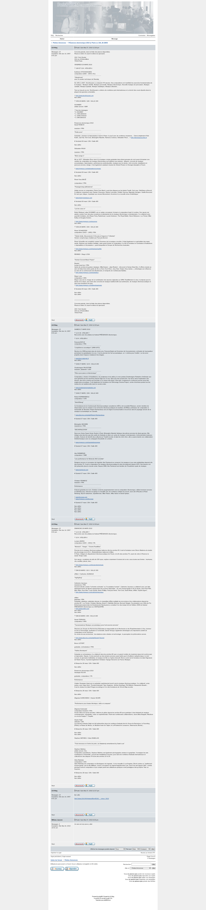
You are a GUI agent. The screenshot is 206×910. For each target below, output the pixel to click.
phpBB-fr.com (107, 900)
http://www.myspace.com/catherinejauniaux (89, 592)
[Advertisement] (103, 888)
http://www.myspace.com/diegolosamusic (89, 285)
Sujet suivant (66, 856)
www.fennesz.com (81, 497)
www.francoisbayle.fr (82, 358)
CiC (100, 898)
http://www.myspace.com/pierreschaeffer (89, 249)
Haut (53, 320)
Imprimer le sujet (56, 852)
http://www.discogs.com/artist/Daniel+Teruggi (90, 638)
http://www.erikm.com (82, 608)
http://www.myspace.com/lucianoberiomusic (89, 565)
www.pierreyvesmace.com (84, 197)
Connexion (141, 35)
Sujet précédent (56, 856)
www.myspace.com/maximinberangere (88, 442)
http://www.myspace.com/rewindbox (87, 272)
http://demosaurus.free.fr (139, 137)
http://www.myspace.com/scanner (86, 221)
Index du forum (56, 860)
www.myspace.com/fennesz (84, 499)
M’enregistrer (151, 35)
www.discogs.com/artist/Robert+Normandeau (90, 415)
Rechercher (59, 35)
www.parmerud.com (82, 470)
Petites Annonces (59, 43)
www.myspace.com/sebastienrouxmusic (88, 168)
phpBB (100, 896)
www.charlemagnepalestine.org (86, 387)
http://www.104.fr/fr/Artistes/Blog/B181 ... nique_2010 (91, 798)
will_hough (106, 898)
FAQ (52, 35)
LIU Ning (112, 896)
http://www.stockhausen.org (84, 95)
